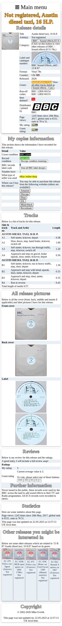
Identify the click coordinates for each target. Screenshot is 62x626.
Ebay (23, 197)
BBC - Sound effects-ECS (46, 41)
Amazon (25, 190)
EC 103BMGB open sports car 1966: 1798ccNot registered (19, 569)
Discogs (25, 194)
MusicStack (26, 204)
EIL (23, 201)
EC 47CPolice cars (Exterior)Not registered (31, 567)
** (36, 480)
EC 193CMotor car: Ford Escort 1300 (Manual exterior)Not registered (43, 571)
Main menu (33, 7)
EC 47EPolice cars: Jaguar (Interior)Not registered (7, 568)
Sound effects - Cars (43, 87)
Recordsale (26, 208)
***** (20, 480)
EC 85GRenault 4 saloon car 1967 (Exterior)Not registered (54, 570)
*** (32, 480)
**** (26, 480)
